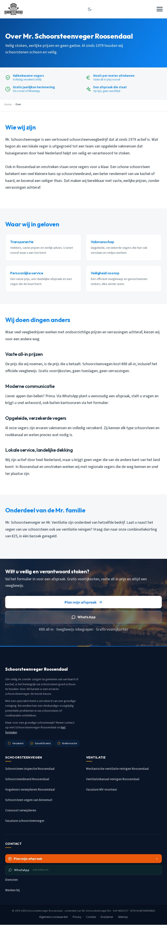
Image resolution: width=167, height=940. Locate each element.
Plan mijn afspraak (81, 602)
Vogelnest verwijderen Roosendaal (30, 789)
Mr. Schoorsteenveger (94, 911)
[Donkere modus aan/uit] (89, 9)
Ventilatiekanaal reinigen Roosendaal (112, 779)
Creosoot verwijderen (20, 810)
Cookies (91, 917)
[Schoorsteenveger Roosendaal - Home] (13, 9)
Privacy (77, 917)
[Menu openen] (160, 9)
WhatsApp (86, 617)
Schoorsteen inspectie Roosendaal (30, 769)
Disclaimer (107, 917)
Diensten (11, 880)
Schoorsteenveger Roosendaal (45, 911)
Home (8, 104)
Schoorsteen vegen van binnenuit (28, 800)
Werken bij (12, 890)
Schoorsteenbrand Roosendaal (27, 779)
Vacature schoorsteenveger (24, 821)
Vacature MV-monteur (101, 789)
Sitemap (123, 917)
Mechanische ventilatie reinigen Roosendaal (117, 769)
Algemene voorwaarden (53, 917)
